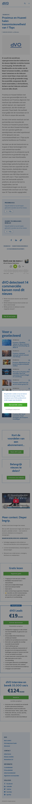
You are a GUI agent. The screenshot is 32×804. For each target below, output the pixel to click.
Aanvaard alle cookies (15, 405)
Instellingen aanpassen (13, 409)
